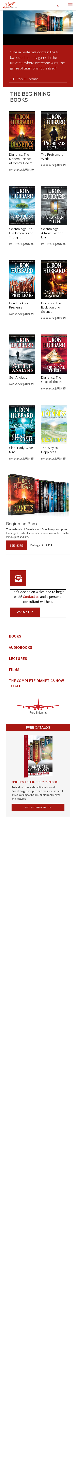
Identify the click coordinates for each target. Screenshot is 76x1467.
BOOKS (15, 636)
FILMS (14, 670)
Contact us (31, 596)
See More (17, 545)
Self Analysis (18, 377)
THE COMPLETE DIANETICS (37, 683)
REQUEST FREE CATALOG (38, 807)
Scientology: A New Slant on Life (52, 233)
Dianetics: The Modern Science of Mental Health (20, 159)
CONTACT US (25, 612)
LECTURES (18, 659)
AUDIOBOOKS (20, 647)
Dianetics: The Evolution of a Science (51, 307)
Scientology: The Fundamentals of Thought (21, 233)
